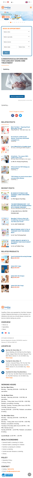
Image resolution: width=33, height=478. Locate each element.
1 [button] (8, 22)
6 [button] (18, 22)
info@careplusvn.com (13, 471)
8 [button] (22, 22)
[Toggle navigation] (31, 7)
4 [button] (14, 22)
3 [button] (12, 22)
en (29, 2)
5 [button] (16, 22)
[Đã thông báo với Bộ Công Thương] (7, 475)
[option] (16, 16)
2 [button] (10, 22)
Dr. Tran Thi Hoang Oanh (19, 235)
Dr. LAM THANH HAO (18, 224)
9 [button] (24, 22)
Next (6, 52)
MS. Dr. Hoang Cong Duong (20, 161)
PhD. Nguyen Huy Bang (19, 198)
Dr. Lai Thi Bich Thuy (18, 246)
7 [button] (20, 22)
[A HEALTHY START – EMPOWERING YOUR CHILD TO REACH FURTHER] (16, 16)
